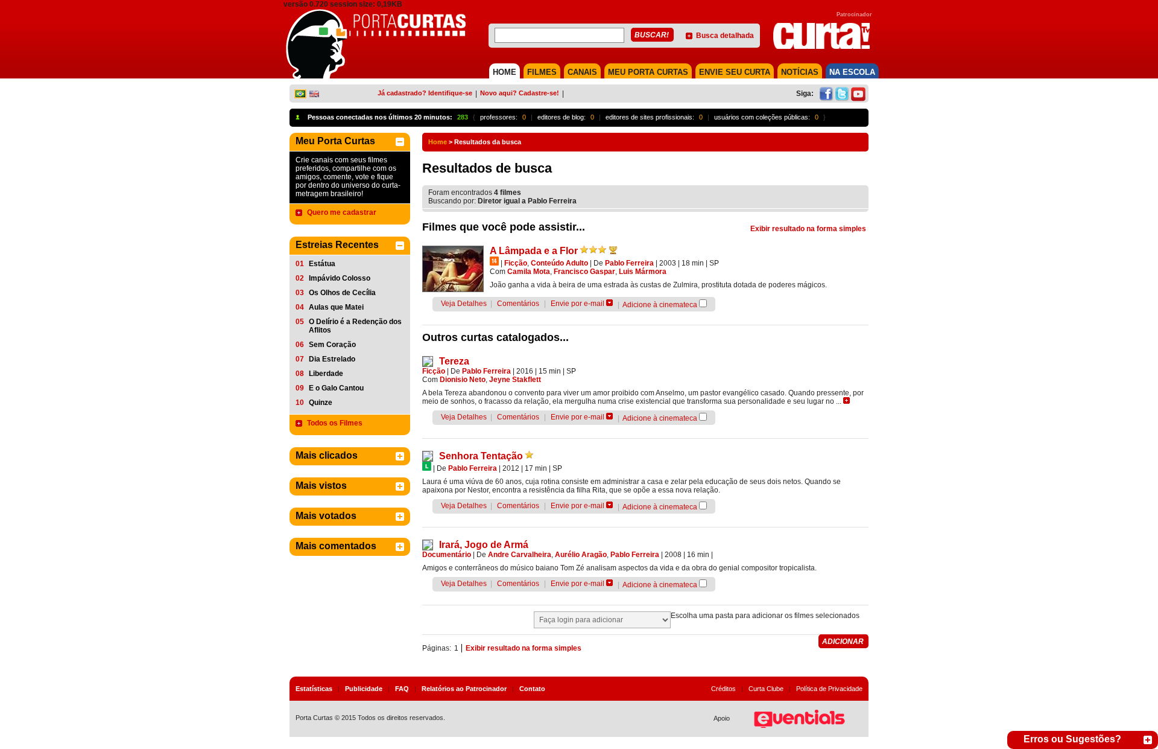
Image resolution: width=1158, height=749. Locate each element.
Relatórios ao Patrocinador (464, 688)
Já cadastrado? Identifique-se (425, 93)
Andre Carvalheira (519, 554)
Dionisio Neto (463, 379)
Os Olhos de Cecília (342, 292)
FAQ (402, 688)
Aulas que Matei (336, 307)
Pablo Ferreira (629, 263)
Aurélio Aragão (581, 554)
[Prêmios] (613, 250)
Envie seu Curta (734, 72)
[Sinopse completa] (846, 400)
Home (437, 141)
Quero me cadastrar (341, 212)
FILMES (542, 72)
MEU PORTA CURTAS (648, 72)
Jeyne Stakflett (515, 379)
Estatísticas (314, 688)
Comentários (518, 303)
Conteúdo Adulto (559, 263)
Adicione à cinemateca (659, 305)
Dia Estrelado (332, 359)
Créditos (723, 688)
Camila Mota (528, 271)
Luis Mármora (642, 271)
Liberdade (326, 373)
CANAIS (582, 72)
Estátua (322, 264)
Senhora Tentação (481, 456)
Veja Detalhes (464, 303)
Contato (532, 688)
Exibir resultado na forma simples (808, 229)
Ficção (515, 263)
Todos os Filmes (334, 423)
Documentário (446, 554)
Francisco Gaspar (584, 271)
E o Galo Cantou (336, 388)
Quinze (320, 402)
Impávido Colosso (339, 278)
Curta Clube (765, 688)
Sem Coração (332, 344)
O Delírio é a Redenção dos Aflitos (355, 325)
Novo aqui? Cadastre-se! (519, 93)
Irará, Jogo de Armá (483, 545)
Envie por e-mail (577, 303)
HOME (504, 72)
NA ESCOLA (852, 72)
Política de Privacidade (829, 688)
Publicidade (363, 688)
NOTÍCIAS (799, 72)
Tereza (454, 361)
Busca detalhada (725, 35)
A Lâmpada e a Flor (534, 251)
